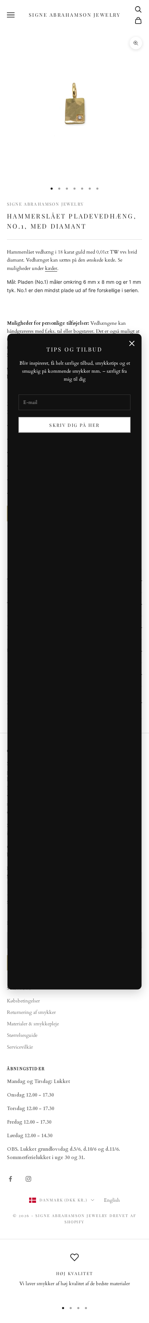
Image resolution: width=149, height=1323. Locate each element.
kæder (51, 268)
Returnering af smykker (31, 1012)
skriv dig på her (74, 425)
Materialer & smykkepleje (33, 1023)
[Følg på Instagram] (28, 1178)
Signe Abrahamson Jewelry (45, 204)
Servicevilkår (20, 1047)
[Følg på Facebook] (10, 1178)
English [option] (112, 1200)
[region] (74, 1274)
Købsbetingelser (23, 1001)
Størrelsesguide (22, 1035)
